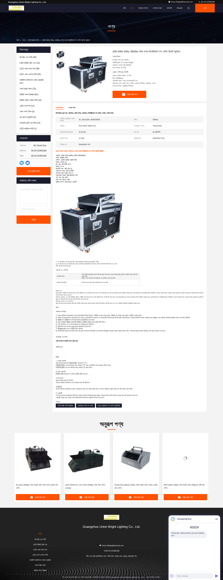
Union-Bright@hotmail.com (182, 2)
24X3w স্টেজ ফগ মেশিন (85, 405)
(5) (27, 111)
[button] (19, 464)
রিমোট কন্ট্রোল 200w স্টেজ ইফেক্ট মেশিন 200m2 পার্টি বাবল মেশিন (134, 486)
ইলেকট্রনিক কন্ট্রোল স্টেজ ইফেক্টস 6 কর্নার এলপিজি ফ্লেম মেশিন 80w (185, 486)
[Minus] (216, 519)
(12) (30, 63)
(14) (30, 123)
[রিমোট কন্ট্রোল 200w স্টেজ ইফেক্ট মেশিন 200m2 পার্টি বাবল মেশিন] (136, 458)
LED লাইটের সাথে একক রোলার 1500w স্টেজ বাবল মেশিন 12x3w (36, 486)
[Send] (216, 576)
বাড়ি (124, 8)
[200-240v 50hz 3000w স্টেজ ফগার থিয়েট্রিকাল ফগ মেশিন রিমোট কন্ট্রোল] (87, 71)
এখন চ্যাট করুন (33, 171)
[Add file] (172, 576)
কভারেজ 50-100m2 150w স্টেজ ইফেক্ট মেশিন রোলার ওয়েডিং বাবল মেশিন (87, 486)
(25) (30, 74)
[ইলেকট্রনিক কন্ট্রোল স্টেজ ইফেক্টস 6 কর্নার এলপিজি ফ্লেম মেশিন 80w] (185, 458)
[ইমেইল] (27, 163)
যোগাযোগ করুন (157, 8)
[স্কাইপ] (21, 163)
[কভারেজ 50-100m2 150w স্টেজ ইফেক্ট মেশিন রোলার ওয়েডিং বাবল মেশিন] (87, 458)
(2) (28, 117)
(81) (29, 94)
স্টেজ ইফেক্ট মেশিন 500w (65, 405)
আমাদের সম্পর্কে (143, 8)
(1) (28, 128)
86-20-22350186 (208, 2)
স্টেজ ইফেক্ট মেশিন (33, 40)
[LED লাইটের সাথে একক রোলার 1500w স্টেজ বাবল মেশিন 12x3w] (37, 458)
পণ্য (132, 8)
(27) (31, 81)
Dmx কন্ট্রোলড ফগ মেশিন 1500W (109, 405)
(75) (28, 89)
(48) (28, 57)
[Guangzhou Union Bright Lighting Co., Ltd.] (16, 8)
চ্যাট (205, 8)
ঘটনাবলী (169, 8)
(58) (29, 68)
